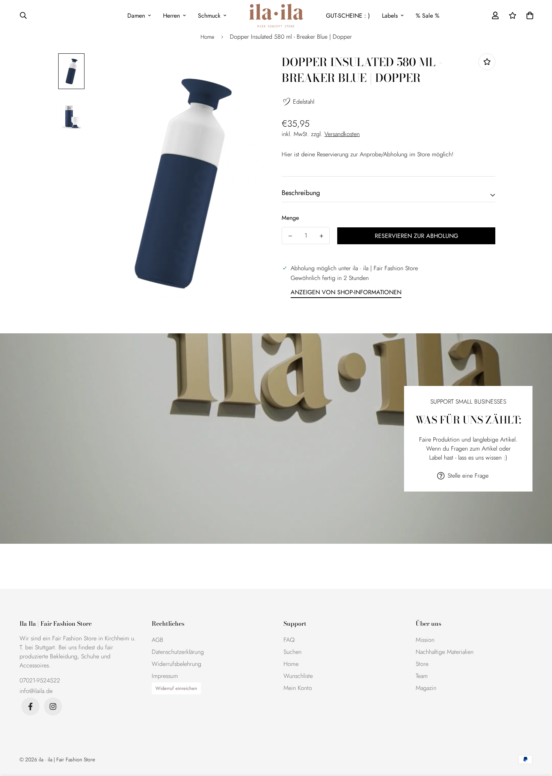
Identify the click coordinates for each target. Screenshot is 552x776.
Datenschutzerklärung (178, 651)
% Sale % (427, 15)
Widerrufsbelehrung (176, 664)
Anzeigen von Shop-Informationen (346, 292)
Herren (171, 15)
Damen (136, 15)
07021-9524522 (40, 680)
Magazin (426, 688)
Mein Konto (298, 688)
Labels (390, 15)
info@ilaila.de (36, 691)
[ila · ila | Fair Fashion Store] (276, 15)
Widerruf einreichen (176, 688)
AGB (157, 639)
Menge (290, 217)
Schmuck (209, 15)
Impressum (165, 676)
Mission (425, 639)
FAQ (289, 639)
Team (422, 676)
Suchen (293, 651)
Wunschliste (298, 676)
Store (422, 664)
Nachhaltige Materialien (445, 651)
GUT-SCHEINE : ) (348, 15)
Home (207, 37)
